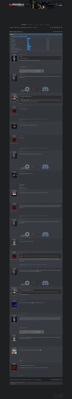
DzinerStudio (61, 395)
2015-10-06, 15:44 (22, 74)
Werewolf (14, 106)
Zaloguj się (56, 2)
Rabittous (14, 363)
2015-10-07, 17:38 (22, 190)
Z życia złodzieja (21, 187)
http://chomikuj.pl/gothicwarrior (23, 327)
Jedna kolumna (56, 397)
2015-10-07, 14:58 (22, 106)
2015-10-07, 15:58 (22, 135)
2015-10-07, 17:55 (22, 219)
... (51, 27)
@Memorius (23, 173)
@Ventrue (46, 258)
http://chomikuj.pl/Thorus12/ (22, 119)
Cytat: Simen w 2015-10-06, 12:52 (26, 96)
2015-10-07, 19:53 (22, 239)
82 (57, 27)
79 (52, 27)
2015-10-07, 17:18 (22, 171)
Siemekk (14, 74)
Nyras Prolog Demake (22, 184)
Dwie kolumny (61, 397)
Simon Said (14, 54)
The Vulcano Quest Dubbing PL (23, 188)
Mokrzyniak (14, 190)
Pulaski (14, 300)
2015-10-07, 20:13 (22, 268)
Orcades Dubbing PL (21, 185)
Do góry (36, 391)
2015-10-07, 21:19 (22, 287)
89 (61, 27)
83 (59, 27)
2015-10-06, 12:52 (22, 54)
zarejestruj (60, 2)
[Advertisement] (36, 16)
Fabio (14, 171)
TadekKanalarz (14, 287)
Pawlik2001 (14, 347)
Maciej (14, 122)
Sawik (35, 27)
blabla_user (14, 239)
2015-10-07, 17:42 (22, 203)
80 (54, 27)
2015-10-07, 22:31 (22, 315)
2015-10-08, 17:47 (22, 363)
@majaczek (42, 258)
